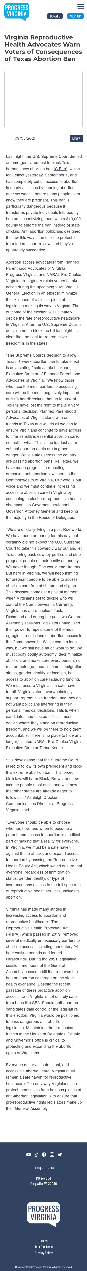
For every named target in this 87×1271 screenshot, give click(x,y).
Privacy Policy (44, 1252)
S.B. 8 (60, 168)
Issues (43, 1240)
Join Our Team (44, 1246)
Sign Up (75, 16)
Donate (55, 16)
